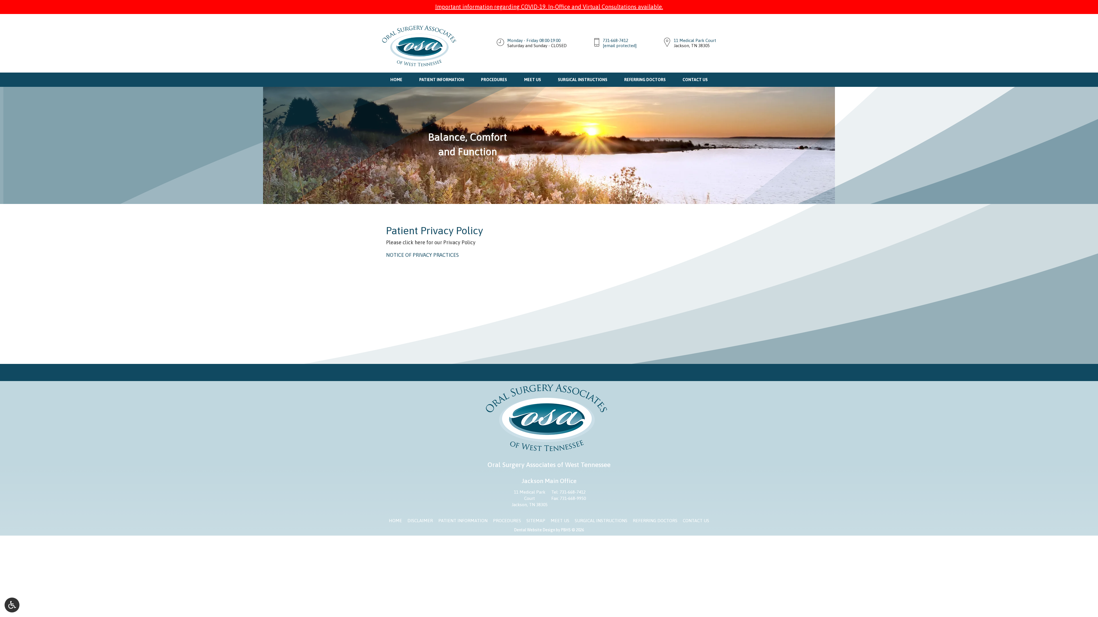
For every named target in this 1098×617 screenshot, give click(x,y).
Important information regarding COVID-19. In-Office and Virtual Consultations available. (549, 6)
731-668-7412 (615, 40)
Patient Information (441, 79)
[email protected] (619, 45)
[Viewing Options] (12, 605)
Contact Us (695, 79)
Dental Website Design (534, 530)
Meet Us (532, 79)
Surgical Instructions (582, 79)
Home (396, 79)
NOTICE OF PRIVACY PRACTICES (422, 255)
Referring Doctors (645, 79)
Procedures (494, 79)
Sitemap (535, 520)
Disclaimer (420, 520)
